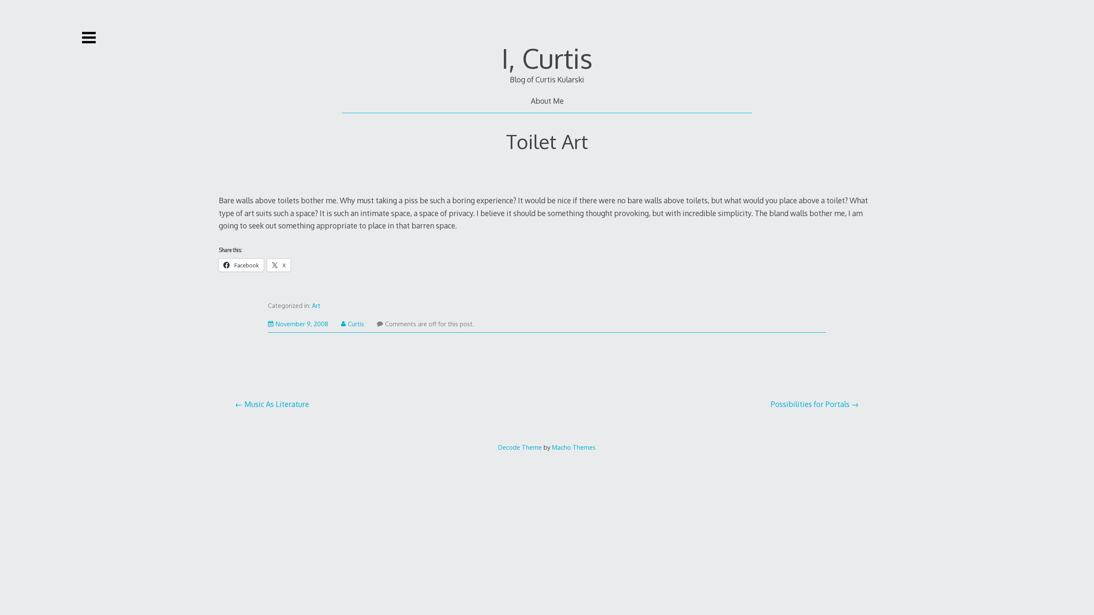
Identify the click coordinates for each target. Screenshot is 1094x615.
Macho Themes (574, 447)
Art (316, 305)
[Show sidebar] (89, 37)
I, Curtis (547, 58)
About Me (547, 100)
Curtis (356, 324)
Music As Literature (276, 404)
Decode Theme (520, 447)
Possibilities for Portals (810, 404)
